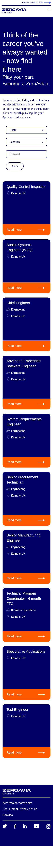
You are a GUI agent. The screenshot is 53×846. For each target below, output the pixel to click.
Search (15, 166)
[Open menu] (49, 10)
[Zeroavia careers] (19, 10)
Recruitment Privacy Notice (20, 809)
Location (15, 141)
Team (13, 129)
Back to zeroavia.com (32, 2)
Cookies (8, 815)
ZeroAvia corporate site (17, 803)
